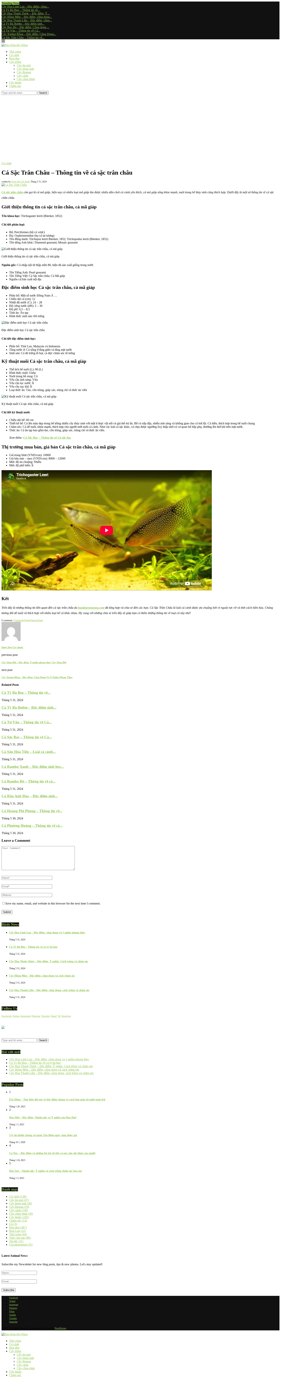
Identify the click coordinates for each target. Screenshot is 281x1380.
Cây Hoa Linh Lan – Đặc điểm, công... (25, 6)
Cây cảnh (22, 75)
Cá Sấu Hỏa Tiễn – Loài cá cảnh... (29, 752)
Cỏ (13, 1224)
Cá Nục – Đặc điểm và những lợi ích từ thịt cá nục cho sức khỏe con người (52, 1153)
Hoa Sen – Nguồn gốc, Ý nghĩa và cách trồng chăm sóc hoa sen (45, 1171)
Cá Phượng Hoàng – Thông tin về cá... (32, 826)
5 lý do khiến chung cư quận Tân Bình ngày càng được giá (43, 1135)
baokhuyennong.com (90, 607)
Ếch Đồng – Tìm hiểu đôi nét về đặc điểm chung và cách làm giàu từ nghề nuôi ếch (57, 1099)
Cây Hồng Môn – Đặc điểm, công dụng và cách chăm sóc (42, 975)
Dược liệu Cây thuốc (20, 181)
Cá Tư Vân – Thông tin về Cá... (21, 30)
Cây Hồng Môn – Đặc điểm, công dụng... (27, 17)
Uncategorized (20, 1244)
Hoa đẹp (14, 58)
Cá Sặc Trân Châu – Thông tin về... (23, 37)
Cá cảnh (14, 55)
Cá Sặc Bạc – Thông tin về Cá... (27, 737)
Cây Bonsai (24, 72)
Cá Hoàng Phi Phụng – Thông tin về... (32, 811)
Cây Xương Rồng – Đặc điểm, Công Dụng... (29, 34)
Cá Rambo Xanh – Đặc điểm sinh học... (33, 767)
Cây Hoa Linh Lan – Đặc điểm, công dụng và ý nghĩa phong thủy (47, 932)
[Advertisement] (140, 123)
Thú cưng (15, 51)
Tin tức (16, 1241)
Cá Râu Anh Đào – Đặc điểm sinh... (30, 796)
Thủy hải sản (20, 1237)
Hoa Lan (17, 1230)
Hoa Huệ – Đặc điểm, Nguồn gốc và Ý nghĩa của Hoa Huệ (42, 1117)
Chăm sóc (15, 86)
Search (43, 92)
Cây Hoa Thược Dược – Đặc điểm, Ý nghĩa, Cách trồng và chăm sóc (48, 961)
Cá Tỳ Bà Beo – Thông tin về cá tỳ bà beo (33, 947)
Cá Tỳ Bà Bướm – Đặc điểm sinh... (23, 23)
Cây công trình (26, 79)
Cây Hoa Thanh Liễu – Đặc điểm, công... (27, 20)
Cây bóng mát (25, 68)
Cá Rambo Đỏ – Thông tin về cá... (28, 781)
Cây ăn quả (24, 65)
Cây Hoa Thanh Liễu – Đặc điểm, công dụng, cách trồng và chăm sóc (49, 990)
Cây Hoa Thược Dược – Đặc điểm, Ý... (26, 13)
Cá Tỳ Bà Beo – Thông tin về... (21, 10)
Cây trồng (15, 62)
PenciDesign (60, 1328)
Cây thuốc (15, 82)
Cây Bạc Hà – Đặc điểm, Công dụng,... (25, 27)
